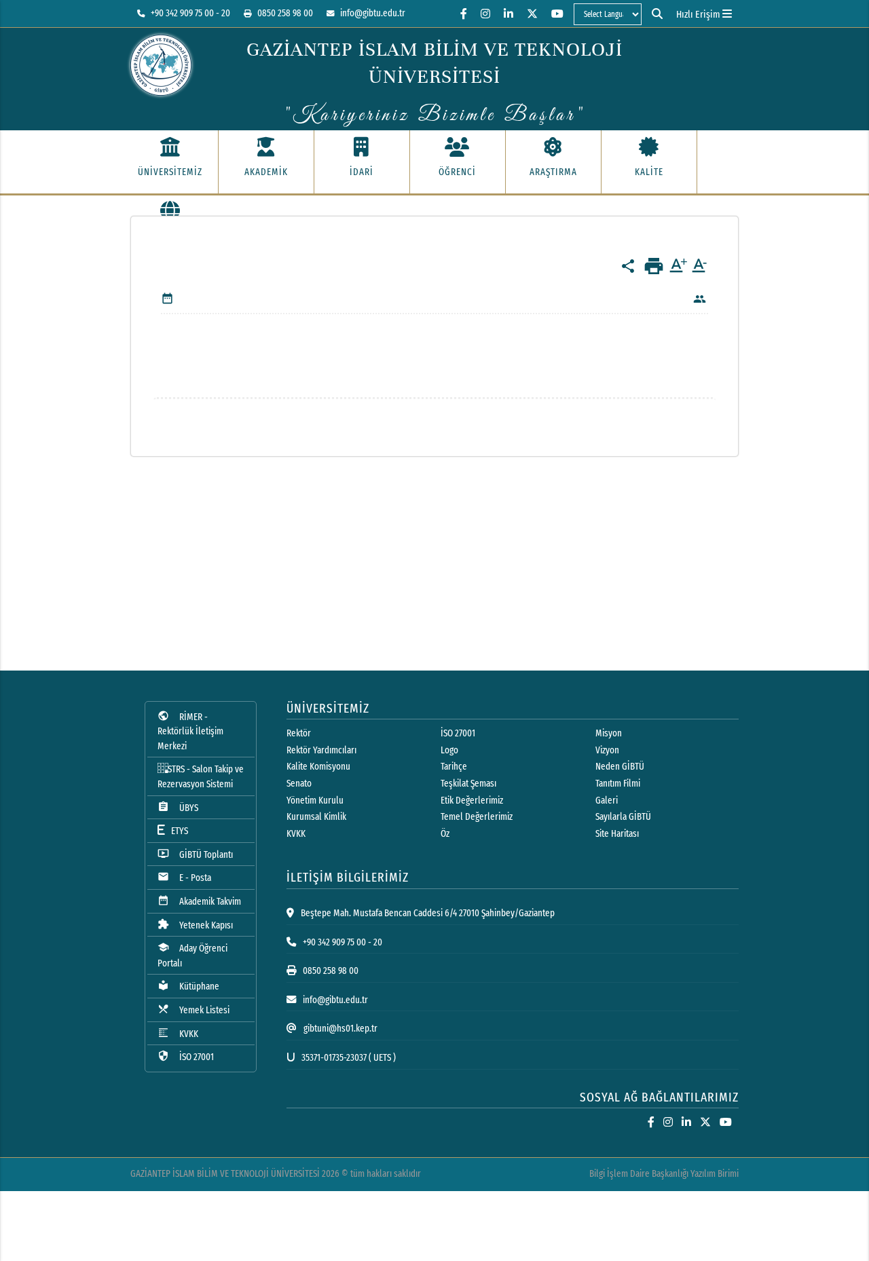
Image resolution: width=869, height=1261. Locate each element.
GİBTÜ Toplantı (195, 854)
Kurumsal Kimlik (316, 817)
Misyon (608, 733)
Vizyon (607, 750)
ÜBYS (178, 807)
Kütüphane (188, 985)
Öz (445, 834)
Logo (449, 750)
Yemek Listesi (193, 1009)
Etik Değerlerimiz (472, 800)
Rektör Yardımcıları (321, 750)
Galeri (606, 800)
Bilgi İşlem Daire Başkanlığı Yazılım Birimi (664, 1174)
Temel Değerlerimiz (477, 817)
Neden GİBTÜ (619, 766)
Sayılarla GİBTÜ (623, 817)
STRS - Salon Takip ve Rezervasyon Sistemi (201, 777)
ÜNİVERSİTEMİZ (170, 172)
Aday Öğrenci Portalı (192, 955)
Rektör (298, 733)
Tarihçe (454, 766)
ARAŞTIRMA (553, 172)
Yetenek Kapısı (195, 924)
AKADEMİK (266, 172)
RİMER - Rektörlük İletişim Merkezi (190, 731)
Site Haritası (617, 834)
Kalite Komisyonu (318, 766)
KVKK (178, 1033)
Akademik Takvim (199, 901)
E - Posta (184, 877)
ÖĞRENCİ (457, 172)
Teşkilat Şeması (468, 783)
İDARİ (361, 172)
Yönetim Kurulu (315, 800)
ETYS (176, 831)
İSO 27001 (186, 1056)
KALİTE (649, 172)
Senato (299, 783)
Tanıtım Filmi (617, 783)
